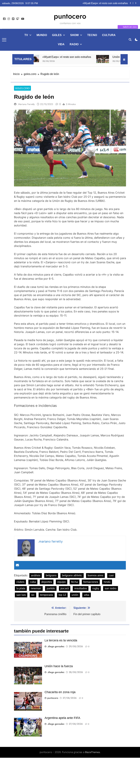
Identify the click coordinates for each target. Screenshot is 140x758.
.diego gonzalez (55, 646)
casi (111, 575)
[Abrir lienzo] (4, 40)
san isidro (110, 588)
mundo (42, 35)
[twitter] (13, 19)
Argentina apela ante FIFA (62, 718)
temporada (46, 594)
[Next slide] (135, 3)
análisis (35, 575)
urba (86, 594)
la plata (20, 588)
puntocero (70, 16)
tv (26, 35)
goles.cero (22, 88)
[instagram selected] (8, 19)
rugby (95, 588)
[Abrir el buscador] (130, 39)
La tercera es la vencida (61, 640)
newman (36, 588)
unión (75, 594)
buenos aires (95, 575)
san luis (21, 594)
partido (51, 588)
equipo (61, 581)
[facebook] (4, 19)
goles (57, 35)
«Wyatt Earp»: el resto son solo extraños (57, 56)
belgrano (51, 575)
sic (33, 594)
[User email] (17, 565)
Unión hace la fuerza (116, 3)
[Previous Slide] (130, 3)
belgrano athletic (72, 575)
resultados (80, 588)
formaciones (90, 581)
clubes (20, 581)
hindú (107, 581)
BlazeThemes (92, 752)
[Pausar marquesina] (124, 59)
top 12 (62, 594)
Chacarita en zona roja (60, 692)
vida (61, 44)
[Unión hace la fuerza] (93, 59)
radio (74, 44)
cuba (33, 581)
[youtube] (22, 19)
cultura (109, 35)
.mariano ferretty (26, 104)
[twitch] (17, 19)
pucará (64, 588)
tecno (92, 35)
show (74, 35)
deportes (46, 581)
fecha (74, 581)
